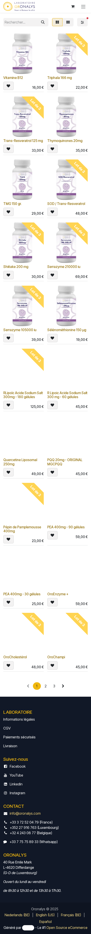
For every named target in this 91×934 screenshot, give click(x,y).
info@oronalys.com (25, 813)
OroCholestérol (15, 657)
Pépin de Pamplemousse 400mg (22, 529)
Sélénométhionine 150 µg (66, 330)
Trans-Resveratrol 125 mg (23, 141)
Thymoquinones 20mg (64, 141)
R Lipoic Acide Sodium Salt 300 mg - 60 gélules (67, 395)
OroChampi (56, 657)
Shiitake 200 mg (15, 267)
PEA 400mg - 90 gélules (66, 527)
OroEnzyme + (57, 594)
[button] (8, 86)
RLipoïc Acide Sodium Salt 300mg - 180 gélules (23, 395)
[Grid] (57, 22)
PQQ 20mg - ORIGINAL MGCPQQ (64, 462)
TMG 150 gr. (12, 204)
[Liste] (68, 22)
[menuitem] (17, 915)
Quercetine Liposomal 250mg (20, 462)
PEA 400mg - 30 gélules (21, 594)
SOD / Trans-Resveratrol (66, 204)
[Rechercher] (42, 22)
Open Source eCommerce (66, 927)
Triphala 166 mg (59, 78)
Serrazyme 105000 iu (19, 330)
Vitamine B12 (13, 78)
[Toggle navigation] (83, 6)
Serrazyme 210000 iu (63, 267)
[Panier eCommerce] (72, 6)
